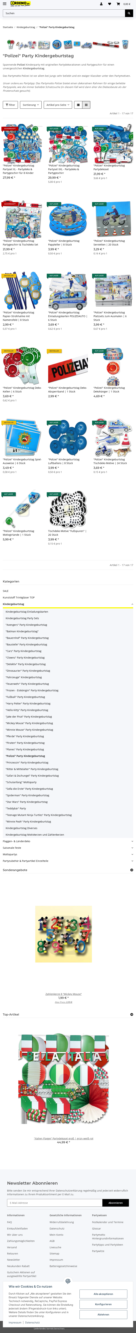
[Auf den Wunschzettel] (36, 130)
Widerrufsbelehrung (62, 1222)
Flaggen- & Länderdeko (16, 841)
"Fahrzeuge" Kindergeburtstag (24, 677)
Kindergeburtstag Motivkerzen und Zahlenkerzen (35, 834)
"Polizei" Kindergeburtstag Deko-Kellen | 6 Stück (22, 389)
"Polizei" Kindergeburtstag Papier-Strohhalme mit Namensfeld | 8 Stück (18, 316)
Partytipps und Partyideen (107, 1244)
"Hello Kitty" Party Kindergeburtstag (27, 710)
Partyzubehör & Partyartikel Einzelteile (25, 861)
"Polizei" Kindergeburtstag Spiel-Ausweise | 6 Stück (22, 461)
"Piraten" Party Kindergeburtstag (25, 742)
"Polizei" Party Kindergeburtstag (25, 756)
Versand (12, 1247)
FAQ (9, 1222)
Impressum (15, 1322)
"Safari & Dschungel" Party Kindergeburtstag (32, 775)
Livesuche (55, 1247)
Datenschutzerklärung (69, 1190)
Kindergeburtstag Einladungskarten (27, 611)
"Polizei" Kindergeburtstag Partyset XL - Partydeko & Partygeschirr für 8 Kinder (18, 169)
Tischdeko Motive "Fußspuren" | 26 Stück (67, 532)
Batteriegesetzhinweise (63, 1266)
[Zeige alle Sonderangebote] (131, 870)
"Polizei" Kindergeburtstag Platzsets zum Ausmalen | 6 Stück (110, 316)
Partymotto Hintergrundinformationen (108, 1236)
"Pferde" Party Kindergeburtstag (25, 736)
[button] (101, 3)
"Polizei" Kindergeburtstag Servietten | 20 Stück (109, 242)
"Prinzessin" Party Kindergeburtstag (27, 762)
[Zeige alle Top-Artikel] (131, 1014)
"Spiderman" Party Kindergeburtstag (27, 795)
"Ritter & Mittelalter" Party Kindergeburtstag (32, 769)
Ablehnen (103, 1314)
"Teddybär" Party (16, 808)
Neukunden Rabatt (18, 1266)
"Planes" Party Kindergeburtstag (25, 749)
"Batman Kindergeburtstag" (22, 631)
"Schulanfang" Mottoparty (21, 782)
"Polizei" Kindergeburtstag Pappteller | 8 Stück (64, 242)
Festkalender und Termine (107, 1222)
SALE (5, 591)
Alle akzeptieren (103, 1293)
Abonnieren (116, 1202)
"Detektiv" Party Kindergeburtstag (26, 664)
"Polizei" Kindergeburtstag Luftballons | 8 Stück (64, 461)
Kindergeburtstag (13, 604)
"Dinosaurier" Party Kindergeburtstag (28, 670)
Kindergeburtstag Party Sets (22, 618)
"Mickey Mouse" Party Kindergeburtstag (29, 723)
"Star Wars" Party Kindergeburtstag (27, 802)
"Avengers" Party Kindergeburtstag (26, 624)
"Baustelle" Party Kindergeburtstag (26, 644)
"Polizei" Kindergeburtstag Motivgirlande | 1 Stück (18, 532)
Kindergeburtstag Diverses (21, 828)
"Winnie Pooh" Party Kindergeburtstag (28, 821)
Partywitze (98, 1251)
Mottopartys (10, 854)
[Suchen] (129, 13)
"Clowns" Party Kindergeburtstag (25, 657)
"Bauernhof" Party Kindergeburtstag (27, 638)
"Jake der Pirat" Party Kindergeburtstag (29, 716)
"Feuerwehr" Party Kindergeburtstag (27, 683)
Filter (11, 105)
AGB (52, 1241)
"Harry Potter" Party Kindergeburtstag (28, 703)
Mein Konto (56, 1234)
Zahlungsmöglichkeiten (21, 1241)
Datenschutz (32, 1322)
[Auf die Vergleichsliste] (27, 130)
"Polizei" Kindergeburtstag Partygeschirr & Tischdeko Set (20, 242)
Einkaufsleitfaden (17, 1228)
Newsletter (13, 1259)
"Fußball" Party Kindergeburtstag (25, 697)
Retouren (12, 1253)
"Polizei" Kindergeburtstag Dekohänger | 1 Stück (109, 389)
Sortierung (29, 105)
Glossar (96, 1228)
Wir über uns (15, 1234)
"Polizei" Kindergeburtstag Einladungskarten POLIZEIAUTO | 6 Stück (67, 316)
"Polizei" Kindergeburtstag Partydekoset (109, 167)
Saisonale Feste (12, 847)
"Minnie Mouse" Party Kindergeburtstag (29, 729)
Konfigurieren (103, 1304)
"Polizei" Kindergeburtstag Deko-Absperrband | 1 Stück (67, 389)
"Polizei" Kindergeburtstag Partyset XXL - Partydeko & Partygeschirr (64, 169)
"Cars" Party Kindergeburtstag (23, 651)
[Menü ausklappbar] (4, 2)
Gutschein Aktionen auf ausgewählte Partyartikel (21, 1274)
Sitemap (54, 1253)
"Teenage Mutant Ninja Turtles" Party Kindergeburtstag (39, 815)
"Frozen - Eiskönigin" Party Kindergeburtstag (32, 690)
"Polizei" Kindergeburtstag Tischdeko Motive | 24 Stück (110, 461)
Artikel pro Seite (56, 105)
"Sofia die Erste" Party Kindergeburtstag (29, 788)
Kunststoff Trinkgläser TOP (19, 597)
